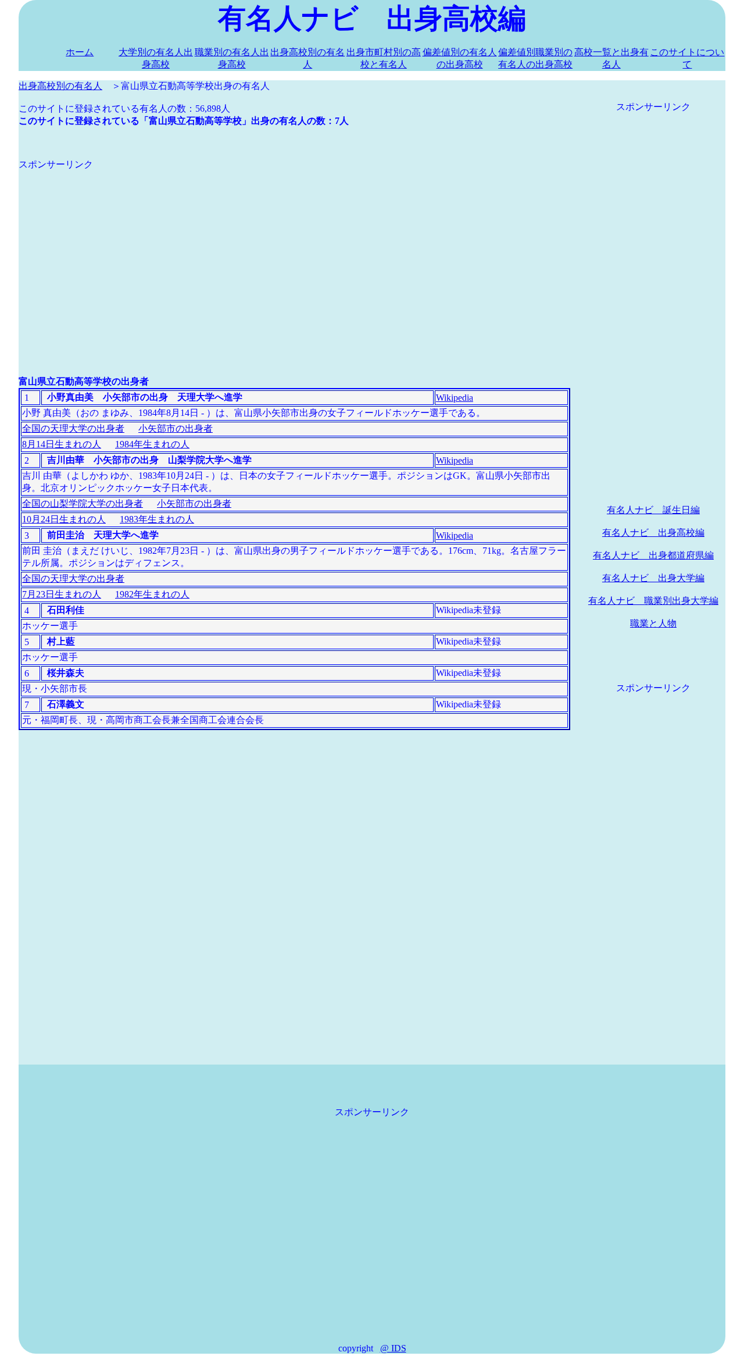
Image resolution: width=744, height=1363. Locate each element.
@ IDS (393, 1348)
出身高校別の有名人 (60, 86)
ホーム (80, 52)
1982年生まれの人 (152, 594)
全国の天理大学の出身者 (73, 428)
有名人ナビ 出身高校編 (653, 533)
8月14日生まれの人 (61, 444)
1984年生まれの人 (152, 444)
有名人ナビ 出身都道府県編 (653, 555)
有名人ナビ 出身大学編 (653, 578)
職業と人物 (653, 623)
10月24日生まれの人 (64, 519)
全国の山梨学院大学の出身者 (82, 503)
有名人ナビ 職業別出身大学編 (653, 601)
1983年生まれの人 (157, 519)
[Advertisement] (294, 252)
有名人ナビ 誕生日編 (653, 510)
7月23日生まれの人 (61, 594)
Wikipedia (454, 398)
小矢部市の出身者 (175, 428)
